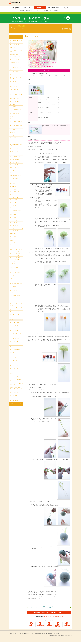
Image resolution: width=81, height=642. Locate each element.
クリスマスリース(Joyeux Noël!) (16, 228)
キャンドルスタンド (14, 357)
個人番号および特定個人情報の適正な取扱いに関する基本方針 (43, 633)
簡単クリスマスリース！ (15, 162)
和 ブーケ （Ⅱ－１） (14, 314)
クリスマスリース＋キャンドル (16, 246)
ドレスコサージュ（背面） (15, 272)
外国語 (30, 10)
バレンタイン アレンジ (14, 86)
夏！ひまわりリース (14, 154)
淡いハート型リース (14, 236)
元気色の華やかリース (14, 62)
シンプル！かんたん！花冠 (15, 269)
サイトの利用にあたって (14, 633)
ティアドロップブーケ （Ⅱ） (16, 333)
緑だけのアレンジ (13, 132)
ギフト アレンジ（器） (15, 392)
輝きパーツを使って (14, 92)
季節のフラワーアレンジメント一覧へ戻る (48, 607)
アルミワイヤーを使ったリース (16, 220)
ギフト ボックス (13, 205)
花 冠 (11, 298)
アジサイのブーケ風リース (15, 98)
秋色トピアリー (13, 129)
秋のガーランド (13, 214)
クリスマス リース (14, 376)
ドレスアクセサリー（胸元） (15, 295)
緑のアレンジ (12, 183)
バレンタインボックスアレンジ (16, 225)
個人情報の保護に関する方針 (25, 633)
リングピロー (12, 275)
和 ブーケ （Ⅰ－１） (14, 319)
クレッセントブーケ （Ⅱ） (15, 327)
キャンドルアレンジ (14, 148)
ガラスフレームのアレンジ (15, 81)
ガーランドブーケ (13, 290)
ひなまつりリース (13, 354)
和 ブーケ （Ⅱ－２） (14, 311)
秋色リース (12, 74)
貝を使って (12, 346)
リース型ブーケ (13, 292)
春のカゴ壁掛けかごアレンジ (15, 175)
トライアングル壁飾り (14, 71)
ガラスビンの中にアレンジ (15, 217)
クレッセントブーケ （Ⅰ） (15, 330)
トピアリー (12, 371)
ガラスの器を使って (14, 186)
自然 (59, 10)
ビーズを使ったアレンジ (15, 199)
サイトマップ (58, 633)
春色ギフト (12, 65)
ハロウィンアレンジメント (15, 180)
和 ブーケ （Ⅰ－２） (64, 607)
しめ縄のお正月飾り (14, 54)
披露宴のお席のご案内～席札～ (16, 283)
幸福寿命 (22, 10)
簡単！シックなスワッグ (15, 113)
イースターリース (13, 222)
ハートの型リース (13, 135)
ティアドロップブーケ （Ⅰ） (16, 335)
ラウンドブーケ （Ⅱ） (14, 338)
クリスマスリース (13, 398)
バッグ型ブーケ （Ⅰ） (14, 325)
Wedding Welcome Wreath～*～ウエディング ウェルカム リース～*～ (16, 388)
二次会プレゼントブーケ (15, 278)
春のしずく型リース (14, 189)
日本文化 (55, 10)
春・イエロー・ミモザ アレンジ (16, 83)
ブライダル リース (13, 202)
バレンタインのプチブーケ (15, 395)
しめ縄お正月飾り (13, 106)
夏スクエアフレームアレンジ (15, 59)
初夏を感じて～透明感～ (15, 44)
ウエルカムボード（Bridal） (15, 349)
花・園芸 (46, 10)
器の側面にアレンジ (14, 104)
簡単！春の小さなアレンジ (15, 207)
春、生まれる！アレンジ (15, 156)
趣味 (38, 10)
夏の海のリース (13, 233)
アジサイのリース (13, 170)
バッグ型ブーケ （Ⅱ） (32, 607)
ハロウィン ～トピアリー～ (15, 197)
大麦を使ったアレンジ (14, 362)
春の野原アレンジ (13, 47)
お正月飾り (12, 194)
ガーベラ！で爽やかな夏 (15, 167)
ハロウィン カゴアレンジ (15, 230)
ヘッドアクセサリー (14, 300)
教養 (27, 10)
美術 (50, 10)
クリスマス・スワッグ (14, 178)
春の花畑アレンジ (13, 141)
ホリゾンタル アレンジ (15, 368)
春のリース (12, 352)
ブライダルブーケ (13, 360)
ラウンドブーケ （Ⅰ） (14, 341)
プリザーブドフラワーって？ (15, 400)
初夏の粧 (11, 116)
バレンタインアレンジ (14, 159)
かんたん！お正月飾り (14, 89)
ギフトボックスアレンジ (15, 101)
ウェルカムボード (13, 280)
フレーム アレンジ (14, 365)
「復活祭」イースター (14, 118)
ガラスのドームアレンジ (15, 151)
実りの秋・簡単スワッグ (15, 56)
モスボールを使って (14, 164)
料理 (35, 10)
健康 (42, 10)
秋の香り (11, 344)
